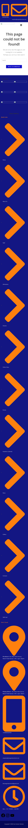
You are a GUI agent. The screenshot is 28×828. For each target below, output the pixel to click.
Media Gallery (4, 79)
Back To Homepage (14, 66)
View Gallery (14, 113)
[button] (21, 25)
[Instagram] (8, 815)
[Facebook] (3, 815)
